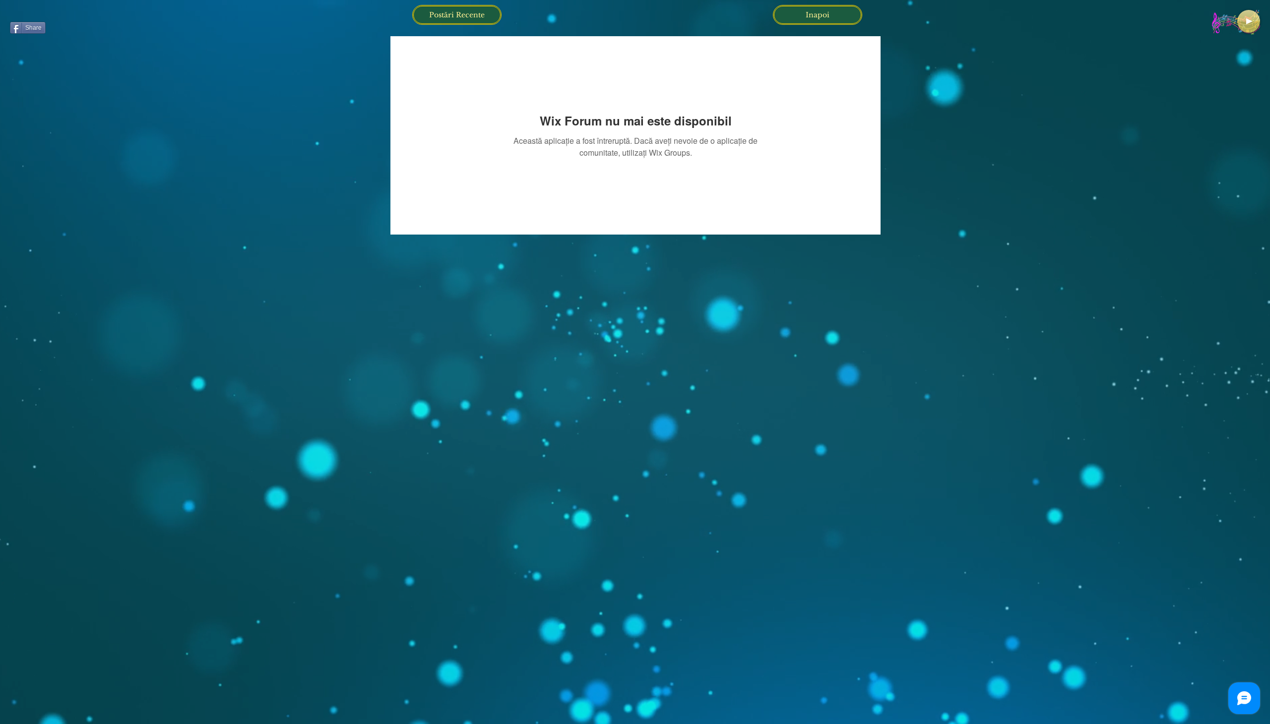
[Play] (1248, 21)
